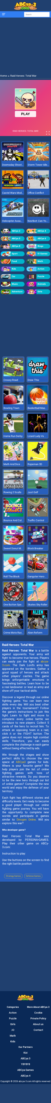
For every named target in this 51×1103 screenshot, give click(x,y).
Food (14, 261)
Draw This (33, 379)
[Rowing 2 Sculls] (13, 487)
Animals (42, 284)
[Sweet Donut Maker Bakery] (13, 544)
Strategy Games (13, 876)
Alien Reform (35, 632)
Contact (38, 1029)
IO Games (42, 253)
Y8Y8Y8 (25, 1064)
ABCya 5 (16, 238)
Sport (15, 253)
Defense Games (33, 876)
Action (41, 269)
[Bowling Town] (13, 403)
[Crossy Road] (13, 375)
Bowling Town (11, 408)
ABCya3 (21, 762)
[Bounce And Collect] (13, 516)
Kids (14, 269)
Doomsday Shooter (12, 164)
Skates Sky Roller (37, 604)
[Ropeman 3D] (37, 459)
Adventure (17, 291)
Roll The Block (12, 576)
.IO (12, 1029)
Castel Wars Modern (12, 192)
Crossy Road (11, 379)
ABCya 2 (16, 231)
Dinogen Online (26, 819)
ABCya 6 (42, 238)
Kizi (25, 1052)
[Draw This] (37, 375)
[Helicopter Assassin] (12, 216)
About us (38, 1024)
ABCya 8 (16, 246)
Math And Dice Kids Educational (22, 464)
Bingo (40, 246)
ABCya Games (25, 1069)
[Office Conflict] (38, 188)
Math (40, 261)
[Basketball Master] (37, 403)
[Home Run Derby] (13, 431)
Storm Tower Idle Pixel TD (38, 164)
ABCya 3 (25, 1058)
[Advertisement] (25, 45)
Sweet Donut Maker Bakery (19, 548)
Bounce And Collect (15, 520)
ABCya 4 (42, 231)
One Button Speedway (16, 604)
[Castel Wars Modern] (12, 188)
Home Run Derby (13, 436)
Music (15, 284)
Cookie (38, 1012)
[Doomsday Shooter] (12, 159)
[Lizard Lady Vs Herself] (37, 431)
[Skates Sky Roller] (37, 600)
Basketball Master (38, 408)
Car (13, 276)
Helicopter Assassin (12, 220)
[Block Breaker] (37, 544)
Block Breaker (35, 548)
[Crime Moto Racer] (13, 628)
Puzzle (41, 276)
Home (3, 75)
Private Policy (38, 1018)
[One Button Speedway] (13, 600)
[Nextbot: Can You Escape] (38, 216)
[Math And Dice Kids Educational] (13, 459)
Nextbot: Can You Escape (38, 220)
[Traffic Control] (37, 516)
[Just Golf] (37, 487)
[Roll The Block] (13, 572)
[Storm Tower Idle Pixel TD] (38, 159)
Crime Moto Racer (14, 632)
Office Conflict (36, 192)
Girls (40, 291)
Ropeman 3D (35, 464)
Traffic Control (36, 520)
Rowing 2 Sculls (12, 492)
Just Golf (33, 492)
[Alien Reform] (37, 628)
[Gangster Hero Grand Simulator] (37, 572)
